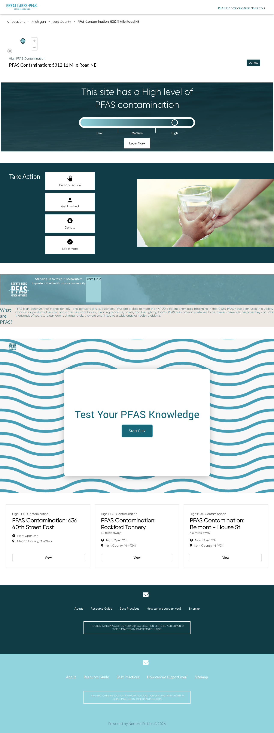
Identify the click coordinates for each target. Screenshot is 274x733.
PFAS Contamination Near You (241, 8)
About (78, 608)
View (48, 557)
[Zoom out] (34, 47)
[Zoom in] (34, 41)
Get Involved (70, 206)
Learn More (137, 143)
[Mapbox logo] (9, 51)
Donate (70, 227)
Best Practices (129, 608)
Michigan (39, 21)
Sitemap (194, 608)
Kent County (61, 21)
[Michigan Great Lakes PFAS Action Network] (22, 7)
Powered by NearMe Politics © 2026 (137, 724)
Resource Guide (101, 608)
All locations (16, 21)
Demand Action (70, 185)
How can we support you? (164, 608)
